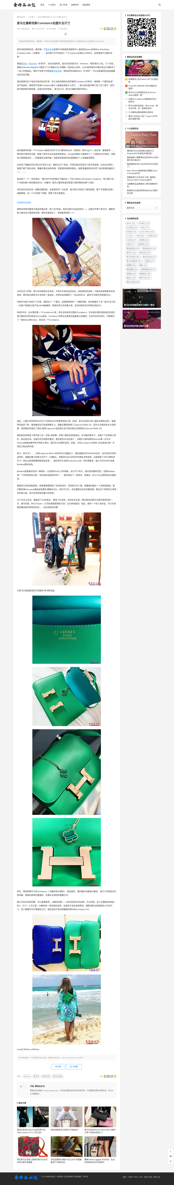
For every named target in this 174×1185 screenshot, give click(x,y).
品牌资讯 (75, 5)
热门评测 (63, 5)
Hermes (32, 64)
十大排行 (52, 5)
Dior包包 (132, 227)
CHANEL (143, 223)
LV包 (140, 236)
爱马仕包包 (57, 71)
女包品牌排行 (69, 1176)
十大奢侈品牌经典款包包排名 (140, 112)
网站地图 (77, 1176)
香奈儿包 (144, 278)
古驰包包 (143, 244)
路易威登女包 (148, 269)
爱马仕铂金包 (134, 261)
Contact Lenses (24, 202)
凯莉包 (144, 240)
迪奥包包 (144, 274)
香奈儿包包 (133, 282)
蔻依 (143, 265)
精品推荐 (86, 5)
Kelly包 (131, 232)
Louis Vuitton (147, 232)
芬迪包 (149, 261)
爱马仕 (24, 64)
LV (129, 236)
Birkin (131, 223)
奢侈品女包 (21, 17)
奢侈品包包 (133, 248)
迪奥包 (131, 274)
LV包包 (152, 236)
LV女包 (131, 240)
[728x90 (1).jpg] (66, 34)
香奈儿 (131, 278)
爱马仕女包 (149, 257)
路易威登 (132, 269)
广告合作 (85, 1176)
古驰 (130, 244)
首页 (42, 5)
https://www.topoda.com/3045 (72, 1058)
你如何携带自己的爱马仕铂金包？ (65, 1130)
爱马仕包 (49, 49)
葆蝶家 (131, 265)
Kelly (145, 227)
